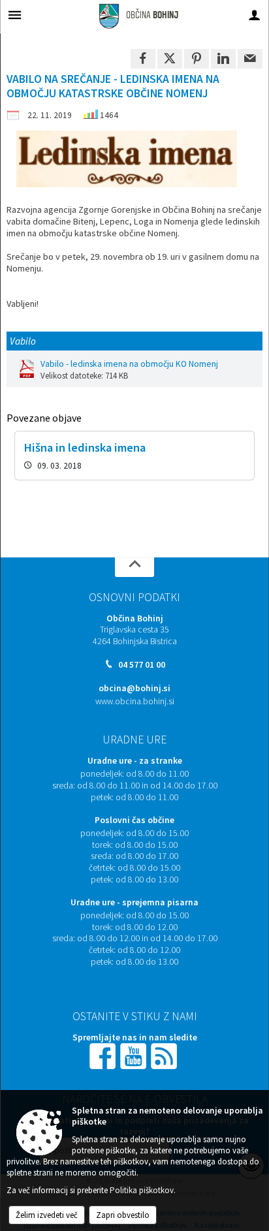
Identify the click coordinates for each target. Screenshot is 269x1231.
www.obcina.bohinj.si (134, 701)
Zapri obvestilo (123, 1215)
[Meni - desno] (254, 14)
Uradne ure (134, 739)
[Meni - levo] (14, 14)
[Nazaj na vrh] (134, 567)
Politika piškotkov (142, 1190)
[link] (143, 59)
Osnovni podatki (134, 597)
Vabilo (23, 341)
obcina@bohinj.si (134, 688)
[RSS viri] (165, 1055)
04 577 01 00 (141, 664)
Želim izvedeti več (47, 1215)
